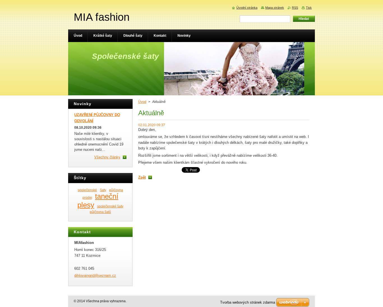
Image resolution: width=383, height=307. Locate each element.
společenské (87, 190)
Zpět (142, 177)
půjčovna (116, 190)
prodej (87, 197)
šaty (103, 190)
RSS (295, 7)
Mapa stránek (274, 7)
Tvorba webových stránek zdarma (247, 302)
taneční (106, 196)
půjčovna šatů (100, 212)
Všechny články (107, 157)
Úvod (142, 101)
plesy (85, 205)
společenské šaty (110, 206)
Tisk (309, 7)
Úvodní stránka (246, 7)
